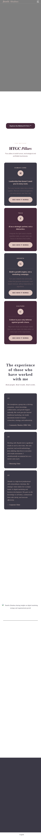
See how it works (20, 200)
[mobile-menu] (37, 1)
